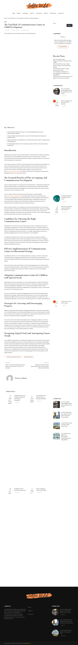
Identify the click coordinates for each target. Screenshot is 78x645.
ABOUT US (46, 13)
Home (5, 18)
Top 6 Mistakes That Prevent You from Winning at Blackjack (41, 397)
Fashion (19, 13)
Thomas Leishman (25, 30)
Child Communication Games (13, 356)
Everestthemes (26, 643)
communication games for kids (13, 171)
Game (5, 21)
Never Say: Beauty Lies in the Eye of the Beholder (66, 102)
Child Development (28, 356)
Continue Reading (63, 46)
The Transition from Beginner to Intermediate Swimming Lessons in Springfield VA (61, 73)
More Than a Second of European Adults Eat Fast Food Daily (66, 208)
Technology (39, 13)
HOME (13, 13)
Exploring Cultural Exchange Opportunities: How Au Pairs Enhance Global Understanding (40, 366)
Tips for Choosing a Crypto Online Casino (41, 489)
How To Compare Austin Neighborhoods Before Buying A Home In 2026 (62, 61)
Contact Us (31, 614)
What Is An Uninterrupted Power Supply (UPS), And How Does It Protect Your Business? (15, 366)
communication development (13, 196)
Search (54, 23)
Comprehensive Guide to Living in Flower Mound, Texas (66, 424)
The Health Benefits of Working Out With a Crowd (66, 197)
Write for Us (53, 13)
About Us (30, 610)
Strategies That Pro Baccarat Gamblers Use (20, 489)
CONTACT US (61, 13)
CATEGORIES (25, 13)
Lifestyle (32, 13)
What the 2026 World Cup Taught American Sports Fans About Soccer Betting (62, 65)
